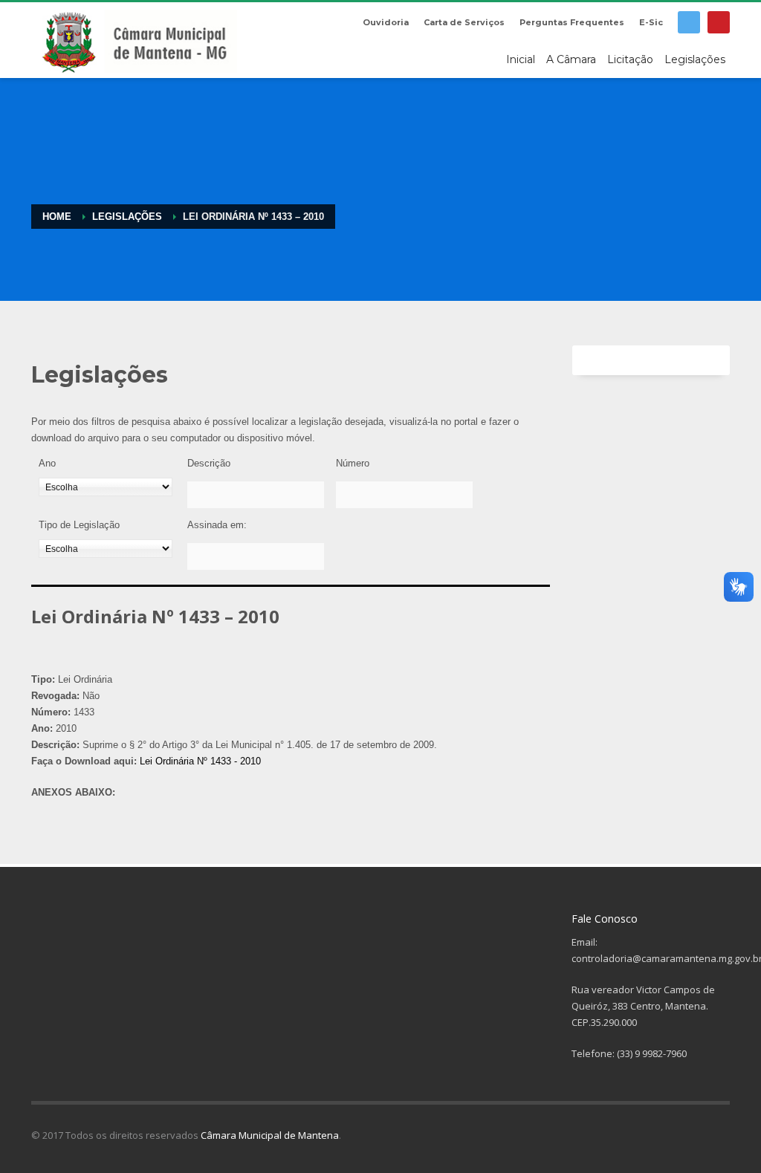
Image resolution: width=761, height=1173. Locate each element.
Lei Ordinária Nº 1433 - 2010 (200, 761)
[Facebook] (689, 22)
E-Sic (651, 22)
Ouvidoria (386, 22)
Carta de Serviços (464, 22)
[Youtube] (718, 22)
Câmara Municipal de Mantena (270, 1135)
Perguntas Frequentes (571, 22)
